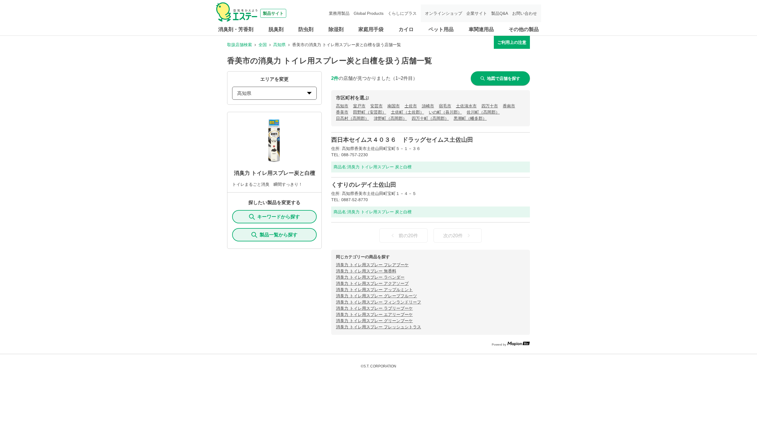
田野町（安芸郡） (369, 112)
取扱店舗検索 (239, 44)
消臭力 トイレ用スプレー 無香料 (366, 271)
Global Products (369, 13)
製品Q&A (499, 13)
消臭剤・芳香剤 (235, 29)
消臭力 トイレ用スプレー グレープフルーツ (376, 295)
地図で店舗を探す (503, 78)
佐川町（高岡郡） (483, 112)
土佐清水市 (466, 106)
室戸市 (359, 106)
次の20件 (453, 235)
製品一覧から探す (278, 234)
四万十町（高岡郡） (430, 118)
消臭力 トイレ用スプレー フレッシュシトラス (378, 327)
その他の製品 (524, 29)
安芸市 (376, 106)
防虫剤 (305, 29)
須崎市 (428, 106)
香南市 (509, 106)
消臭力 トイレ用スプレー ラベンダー (370, 277)
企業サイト (476, 13)
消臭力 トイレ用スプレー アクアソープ (372, 283)
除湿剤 (336, 29)
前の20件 (408, 235)
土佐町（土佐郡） (407, 112)
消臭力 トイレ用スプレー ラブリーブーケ (374, 308)
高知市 (342, 106)
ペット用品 (441, 29)
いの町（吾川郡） (445, 112)
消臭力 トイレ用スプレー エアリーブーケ (374, 314)
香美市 (342, 112)
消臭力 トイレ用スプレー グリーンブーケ (374, 320)
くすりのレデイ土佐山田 (363, 184)
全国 (262, 44)
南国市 (393, 106)
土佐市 (411, 106)
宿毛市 (445, 106)
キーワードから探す (278, 216)
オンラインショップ (443, 13)
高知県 (279, 44)
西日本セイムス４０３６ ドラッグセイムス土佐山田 (402, 139)
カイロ (406, 29)
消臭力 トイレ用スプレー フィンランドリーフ (378, 302)
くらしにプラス (402, 13)
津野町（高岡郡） (390, 118)
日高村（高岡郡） (352, 118)
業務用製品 (339, 13)
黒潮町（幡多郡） (470, 118)
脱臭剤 (276, 29)
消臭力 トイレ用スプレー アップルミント (374, 289)
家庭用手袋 (371, 29)
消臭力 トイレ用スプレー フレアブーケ (372, 264)
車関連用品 (481, 29)
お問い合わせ (524, 13)
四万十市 (489, 106)
